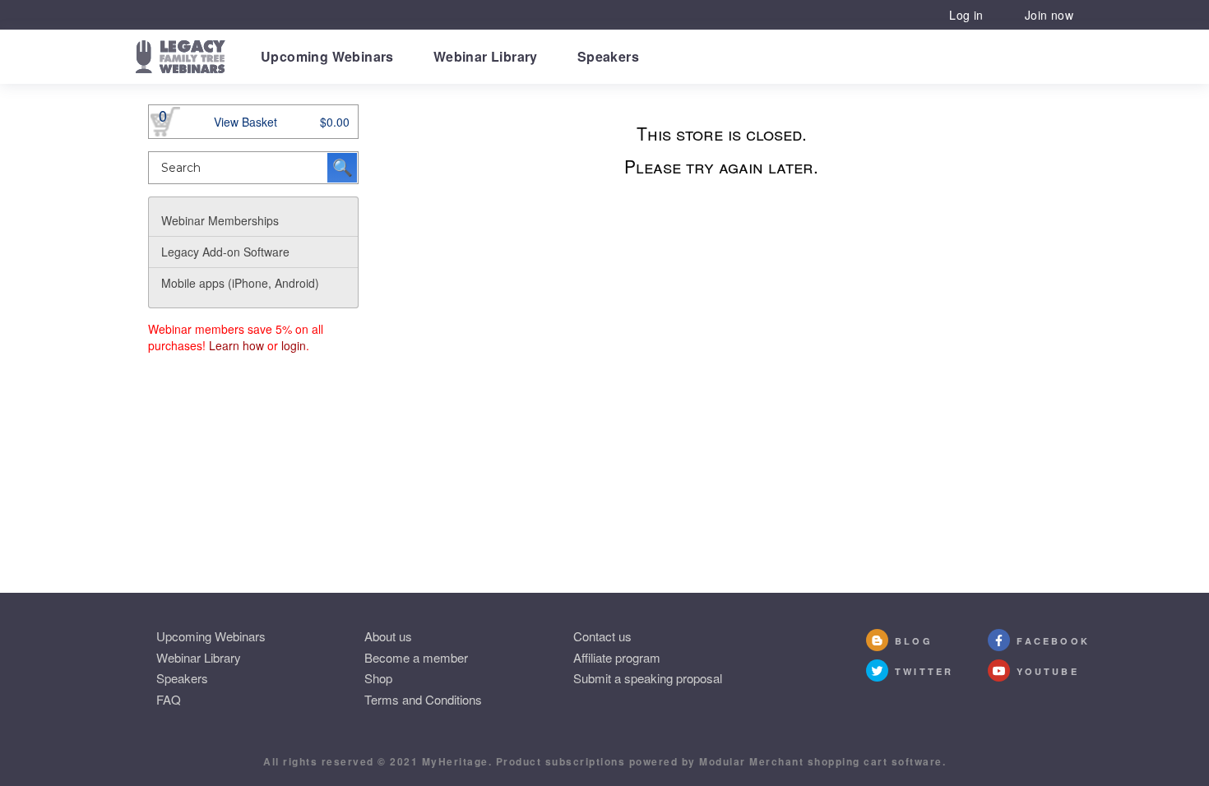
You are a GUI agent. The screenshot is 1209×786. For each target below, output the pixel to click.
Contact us (602, 636)
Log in (966, 15)
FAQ (168, 699)
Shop (378, 678)
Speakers (608, 56)
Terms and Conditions (423, 699)
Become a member (416, 657)
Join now (1049, 15)
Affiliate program (616, 657)
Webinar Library (485, 56)
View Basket (245, 121)
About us (388, 636)
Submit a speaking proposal (647, 678)
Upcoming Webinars (327, 56)
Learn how (236, 345)
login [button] (293, 345)
